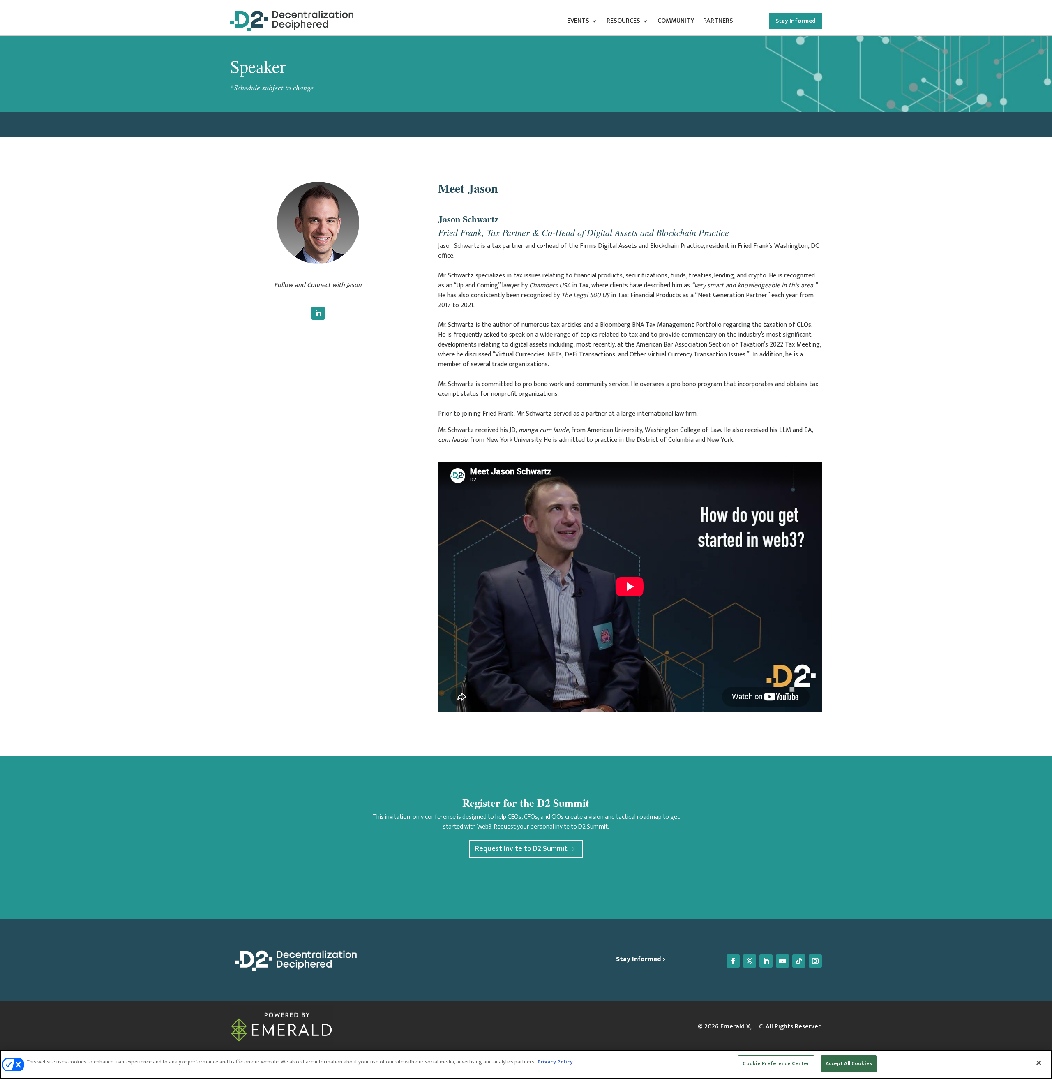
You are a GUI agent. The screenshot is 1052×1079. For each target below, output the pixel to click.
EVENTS (578, 22)
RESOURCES (623, 22)
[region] (526, 1064)
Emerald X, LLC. (742, 1026)
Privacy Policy (555, 1061)
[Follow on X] (749, 961)
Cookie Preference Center (776, 1063)
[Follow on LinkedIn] (318, 313)
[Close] (1039, 1063)
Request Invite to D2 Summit (521, 849)
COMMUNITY (676, 22)
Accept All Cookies (849, 1063)
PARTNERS (718, 22)
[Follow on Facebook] (733, 961)
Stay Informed (795, 21)
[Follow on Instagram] (815, 961)
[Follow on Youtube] (782, 961)
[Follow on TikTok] (798, 961)
